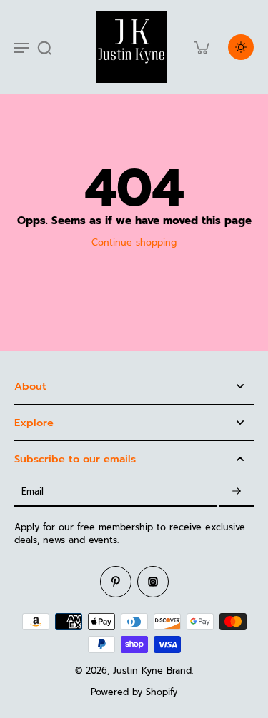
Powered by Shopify (134, 692)
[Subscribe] (236, 492)
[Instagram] (153, 581)
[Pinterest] (115, 581)
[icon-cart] (201, 47)
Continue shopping (134, 242)
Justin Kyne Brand (152, 670)
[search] (44, 47)
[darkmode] (241, 47)
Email (32, 491)
